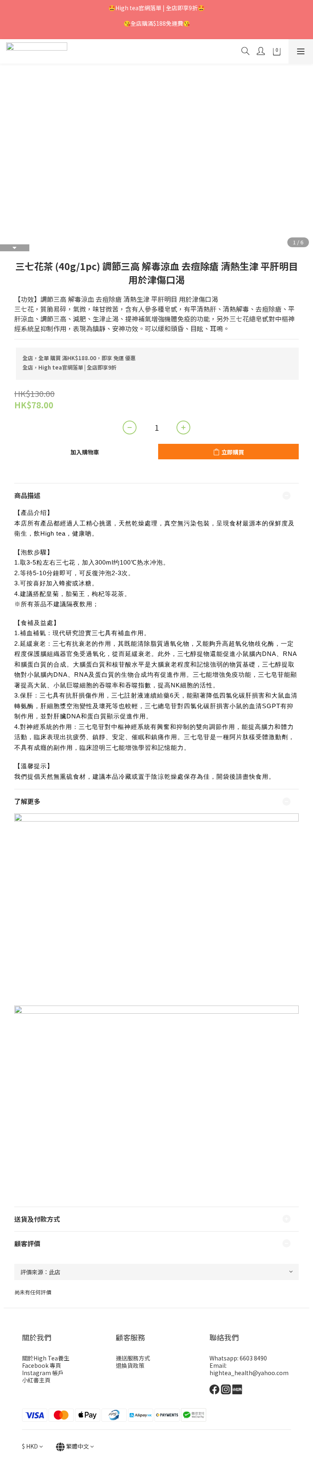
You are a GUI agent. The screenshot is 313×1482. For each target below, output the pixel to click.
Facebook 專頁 (41, 1365)
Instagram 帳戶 (43, 1373)
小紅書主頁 (36, 1380)
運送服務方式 (133, 1358)
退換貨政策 (130, 1365)
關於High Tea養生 (45, 1358)
